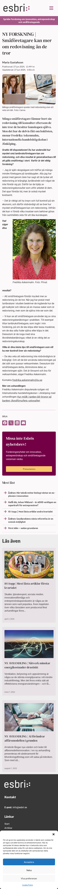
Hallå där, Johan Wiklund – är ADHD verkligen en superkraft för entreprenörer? (32, 504)
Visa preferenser (29, 878)
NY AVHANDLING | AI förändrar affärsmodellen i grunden (24, 738)
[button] (53, 834)
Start (7, 823)
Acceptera (29, 862)
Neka (29, 870)
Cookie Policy (27, 885)
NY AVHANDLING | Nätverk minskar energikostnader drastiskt (27, 665)
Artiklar (8, 827)
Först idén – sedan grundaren (23, 528)
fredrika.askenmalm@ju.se (27, 380)
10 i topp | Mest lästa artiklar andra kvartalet (30, 511)
